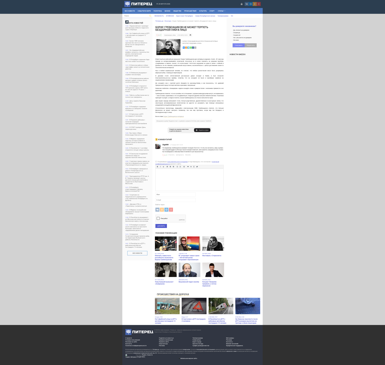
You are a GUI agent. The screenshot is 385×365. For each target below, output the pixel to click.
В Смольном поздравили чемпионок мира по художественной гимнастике (136, 155)
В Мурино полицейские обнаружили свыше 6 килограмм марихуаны (137, 211)
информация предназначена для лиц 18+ (145, 353)
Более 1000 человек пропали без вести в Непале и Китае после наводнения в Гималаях (136, 43)
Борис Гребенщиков (170, 116)
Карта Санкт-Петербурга (184, 16)
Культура (203, 11)
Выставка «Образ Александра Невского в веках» (136, 134)
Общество (177, 11)
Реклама (162, 345)
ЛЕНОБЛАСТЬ (159, 16)
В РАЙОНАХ (170, 16)
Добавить (161, 226)
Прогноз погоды (197, 344)
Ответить (171, 155)
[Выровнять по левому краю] (167, 166)
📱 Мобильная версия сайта (187, 358)
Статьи (220, 11)
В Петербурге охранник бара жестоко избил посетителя (137, 60)
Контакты (128, 344)
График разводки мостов (200, 345)
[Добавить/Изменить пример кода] (190, 166)
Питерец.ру (159, 21)
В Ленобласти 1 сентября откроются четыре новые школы (137, 149)
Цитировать (180, 155)
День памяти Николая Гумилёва (135, 102)
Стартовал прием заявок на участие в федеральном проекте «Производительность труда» (137, 163)
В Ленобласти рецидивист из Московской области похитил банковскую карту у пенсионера (137, 219)
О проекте (128, 338)
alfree (174, 35)
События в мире (144, 11)
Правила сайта (164, 342)
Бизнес (167, 11)
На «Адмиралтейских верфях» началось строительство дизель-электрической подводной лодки (137, 53)
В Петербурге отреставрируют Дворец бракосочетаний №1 (134, 189)
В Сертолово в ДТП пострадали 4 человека (134, 115)
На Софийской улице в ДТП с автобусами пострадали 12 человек (137, 35)
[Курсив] (160, 166)
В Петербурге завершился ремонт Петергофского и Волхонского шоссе (136, 170)
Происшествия (190, 11)
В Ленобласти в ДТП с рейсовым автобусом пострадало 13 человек (135, 245)
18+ (232, 16)
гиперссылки (186, 349)
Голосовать (239, 45)
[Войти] (242, 4)
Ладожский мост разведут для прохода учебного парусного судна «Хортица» (137, 28)
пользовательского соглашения (205, 349)
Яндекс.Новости (147, 355)
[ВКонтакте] (247, 4)
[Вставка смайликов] (184, 166)
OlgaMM (165, 145)
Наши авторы (163, 344)
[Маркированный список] (177, 166)
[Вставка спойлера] (194, 166)
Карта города (196, 342)
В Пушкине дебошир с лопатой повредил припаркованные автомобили (136, 121)
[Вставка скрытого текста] (197, 166)
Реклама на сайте (131, 342)
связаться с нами (231, 351)
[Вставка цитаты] (187, 166)
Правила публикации (166, 340)
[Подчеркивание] (163, 166)
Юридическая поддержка (234, 345)
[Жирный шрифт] (157, 166)
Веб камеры (230, 338)
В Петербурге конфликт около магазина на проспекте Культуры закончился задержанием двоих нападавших (137, 227)
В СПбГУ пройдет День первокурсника (135, 128)
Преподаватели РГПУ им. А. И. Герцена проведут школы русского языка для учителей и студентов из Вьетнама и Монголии (137, 179)
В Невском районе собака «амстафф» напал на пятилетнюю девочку (137, 67)
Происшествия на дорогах (173, 294)
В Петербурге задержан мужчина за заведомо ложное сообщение (136, 108)
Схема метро (196, 340)
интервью (180, 116)
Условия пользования (132, 340)
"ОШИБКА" (208, 121)
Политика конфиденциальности (135, 345)
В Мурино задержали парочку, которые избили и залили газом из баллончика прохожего (135, 141)
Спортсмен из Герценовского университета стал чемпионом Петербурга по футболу (136, 197)
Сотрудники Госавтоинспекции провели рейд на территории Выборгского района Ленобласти (137, 237)
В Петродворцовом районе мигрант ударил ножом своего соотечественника (137, 80)
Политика (157, 11)
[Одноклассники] (255, 4)
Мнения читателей (232, 344)
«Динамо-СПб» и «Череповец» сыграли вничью (136, 205)
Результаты (251, 45)
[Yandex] (259, 4)
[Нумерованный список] (180, 166)
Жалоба (188, 155)
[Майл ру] (251, 4)
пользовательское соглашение (177, 162)
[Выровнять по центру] (170, 166)
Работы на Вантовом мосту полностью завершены (137, 96)
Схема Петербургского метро (205, 16)
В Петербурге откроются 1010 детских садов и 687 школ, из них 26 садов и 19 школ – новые (136, 88)
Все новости (137, 253)
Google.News (141, 357)
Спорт (211, 11)
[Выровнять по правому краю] (173, 166)
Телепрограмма (223, 16)
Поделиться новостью (166, 338)
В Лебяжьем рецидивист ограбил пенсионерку (136, 74)
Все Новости (130, 11)
